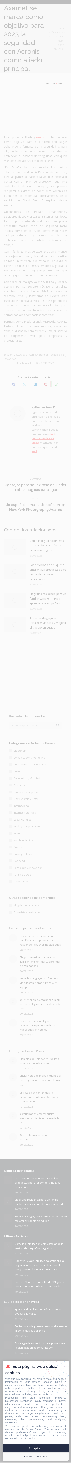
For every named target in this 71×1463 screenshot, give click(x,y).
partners (26, 1378)
